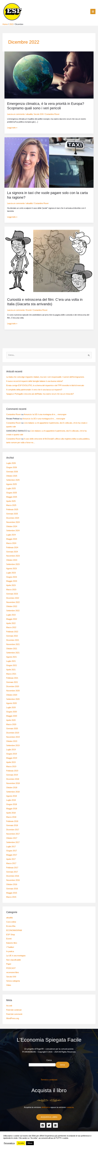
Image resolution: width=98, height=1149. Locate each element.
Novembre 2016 (13, 880)
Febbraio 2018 (12, 821)
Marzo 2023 (11, 590)
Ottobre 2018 (11, 788)
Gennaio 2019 (12, 775)
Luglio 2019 (11, 750)
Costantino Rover (13, 414)
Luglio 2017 (11, 847)
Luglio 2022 (11, 615)
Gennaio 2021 (12, 682)
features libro (11, 943)
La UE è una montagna (15, 956)
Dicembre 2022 (12, 598)
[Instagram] (55, 1125)
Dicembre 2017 (12, 830)
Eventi (28, 310)
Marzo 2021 (11, 674)
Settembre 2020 (13, 699)
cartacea (70, 1107)
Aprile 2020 (11, 720)
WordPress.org (12, 1018)
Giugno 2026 (11, 467)
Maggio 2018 (11, 809)
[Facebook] (42, 1125)
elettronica (45, 1107)
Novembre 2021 (13, 644)
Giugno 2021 (11, 665)
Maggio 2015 (11, 893)
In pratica (10, 951)
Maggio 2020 (11, 716)
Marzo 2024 (11, 543)
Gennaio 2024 (12, 552)
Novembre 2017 (13, 834)
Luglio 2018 (11, 800)
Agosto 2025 (11, 484)
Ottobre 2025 (11, 476)
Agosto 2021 (11, 657)
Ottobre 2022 (11, 606)
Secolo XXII (38, 114)
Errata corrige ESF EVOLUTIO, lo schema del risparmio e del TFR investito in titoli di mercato (45, 385)
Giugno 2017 (11, 851)
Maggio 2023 (11, 581)
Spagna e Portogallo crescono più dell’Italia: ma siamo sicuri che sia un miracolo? (40, 394)
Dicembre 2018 (12, 779)
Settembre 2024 (13, 531)
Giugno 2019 (11, 754)
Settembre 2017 (13, 842)
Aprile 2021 (11, 670)
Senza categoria (13, 981)
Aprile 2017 (11, 859)
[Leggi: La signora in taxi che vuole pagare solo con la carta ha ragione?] (49, 162)
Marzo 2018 (11, 817)
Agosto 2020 (11, 703)
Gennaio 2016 (12, 889)
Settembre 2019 (13, 745)
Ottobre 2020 (11, 695)
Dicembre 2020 (12, 686)
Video (8, 985)
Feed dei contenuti (13, 1010)
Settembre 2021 (13, 653)
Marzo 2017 (11, 863)
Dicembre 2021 (12, 640)
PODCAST (11, 968)
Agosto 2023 (11, 569)
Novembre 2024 (13, 522)
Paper (8, 964)
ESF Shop (10, 935)
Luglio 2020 (11, 707)
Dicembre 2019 (12, 733)
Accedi (9, 1006)
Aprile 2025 (11, 501)
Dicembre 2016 (12, 876)
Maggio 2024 (11, 539)
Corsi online (11, 922)
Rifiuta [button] (30, 1143)
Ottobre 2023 (11, 560)
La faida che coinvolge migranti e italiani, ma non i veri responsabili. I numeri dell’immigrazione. (45, 377)
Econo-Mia (10, 926)
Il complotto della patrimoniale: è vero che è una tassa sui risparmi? (34, 390)
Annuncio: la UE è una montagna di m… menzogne (45, 414)
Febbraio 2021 (12, 678)
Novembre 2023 (13, 556)
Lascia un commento (16, 114)
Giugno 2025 (11, 493)
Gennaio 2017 (12, 872)
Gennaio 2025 (12, 514)
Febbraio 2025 (12, 509)
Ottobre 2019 (11, 741)
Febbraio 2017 (12, 868)
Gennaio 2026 (12, 472)
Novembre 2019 (13, 737)
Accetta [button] (21, 1143)
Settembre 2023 (13, 564)
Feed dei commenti (14, 1014)
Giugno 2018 (11, 804)
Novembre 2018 (13, 783)
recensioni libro (12, 972)
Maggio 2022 (11, 619)
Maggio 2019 (11, 758)
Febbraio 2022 (12, 632)
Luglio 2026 (11, 463)
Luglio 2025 (11, 488)
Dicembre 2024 (12, 518)
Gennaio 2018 (12, 825)
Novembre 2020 (13, 691)
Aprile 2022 (11, 623)
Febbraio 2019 (12, 771)
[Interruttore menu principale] (92, 11)
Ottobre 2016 (11, 884)
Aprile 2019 (11, 762)
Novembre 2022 (13, 602)
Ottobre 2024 (11, 526)
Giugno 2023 (11, 577)
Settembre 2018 (13, 792)
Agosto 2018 (11, 796)
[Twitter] (49, 1125)
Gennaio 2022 (12, 636)
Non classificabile (13, 960)
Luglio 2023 (11, 573)
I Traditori (10, 947)
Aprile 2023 (11, 585)
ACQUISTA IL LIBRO (49, 1117)
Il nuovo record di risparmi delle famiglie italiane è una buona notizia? (34, 381)
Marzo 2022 (11, 627)
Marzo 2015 (11, 897)
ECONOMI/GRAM (14, 930)
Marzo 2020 (11, 724)
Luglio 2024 (11, 535)
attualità (29, 114)
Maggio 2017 (11, 855)
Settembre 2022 (13, 611)
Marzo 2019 (11, 766)
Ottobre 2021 (11, 649)
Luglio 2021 (11, 661)
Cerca (49, 1060)
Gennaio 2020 (12, 729)
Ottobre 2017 (11, 838)
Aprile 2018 (11, 813)
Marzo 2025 (11, 505)
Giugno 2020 (11, 712)
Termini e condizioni (49, 1080)
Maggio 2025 (11, 497)
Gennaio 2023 (12, 594)
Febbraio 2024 (12, 547)
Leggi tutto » (12, 127)
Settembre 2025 (13, 480)
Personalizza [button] (9, 1143)
